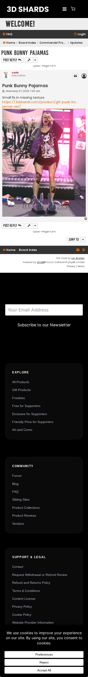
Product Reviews (24, 515)
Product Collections (26, 507)
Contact (17, 566)
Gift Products (21, 390)
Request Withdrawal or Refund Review (39, 575)
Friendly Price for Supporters (32, 422)
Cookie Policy (21, 614)
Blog (15, 484)
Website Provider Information (33, 622)
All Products (20, 382)
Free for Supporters (26, 406)
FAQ (15, 491)
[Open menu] (64, 8)
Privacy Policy (22, 606)
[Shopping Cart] (73, 9)
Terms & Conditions (26, 591)
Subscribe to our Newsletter (44, 325)
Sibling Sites (21, 499)
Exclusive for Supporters (29, 414)
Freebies (18, 398)
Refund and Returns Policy (31, 582)
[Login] (80, 9)
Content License (23, 598)
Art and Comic (22, 430)
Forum (17, 475)
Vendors (18, 523)
